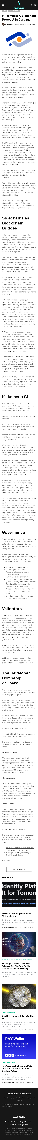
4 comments (29, 1029)
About (7, 1122)
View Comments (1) (19, 869)
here (23, 829)
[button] (3, 5)
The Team (14, 1122)
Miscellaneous (18, 910)
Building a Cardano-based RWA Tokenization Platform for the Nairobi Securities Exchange (17, 966)
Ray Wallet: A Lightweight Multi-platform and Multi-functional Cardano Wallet (17, 1068)
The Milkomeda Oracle (14, 855)
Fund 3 (4, 1012)
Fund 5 (3, 1062)
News (4, 10)
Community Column (7, 910)
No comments (29, 927)
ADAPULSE (19, 1116)
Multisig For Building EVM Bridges (18, 853)
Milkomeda (6, 861)
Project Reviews (14, 10)
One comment (31, 24)
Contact (13, 1125)
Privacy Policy (23, 1125)
